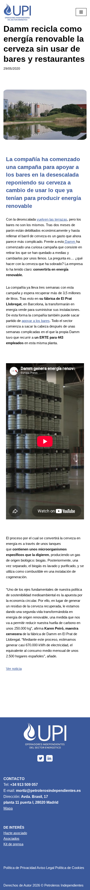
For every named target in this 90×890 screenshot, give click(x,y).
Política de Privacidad (19, 868)
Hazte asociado (15, 833)
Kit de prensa (13, 844)
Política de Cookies (69, 868)
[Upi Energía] (17, 12)
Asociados (11, 838)
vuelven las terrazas (52, 219)
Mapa (8, 808)
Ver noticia (14, 669)
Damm (70, 242)
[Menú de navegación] (81, 12)
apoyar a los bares (36, 321)
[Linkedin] (49, 758)
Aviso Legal (45, 868)
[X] (40, 758)
